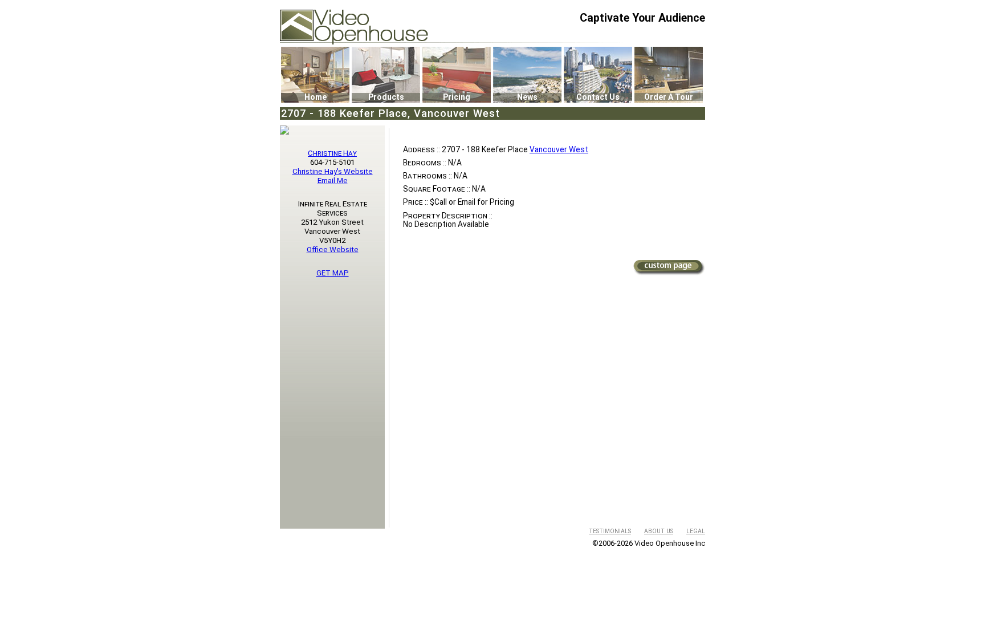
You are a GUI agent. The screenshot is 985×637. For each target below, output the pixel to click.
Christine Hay (332, 153)
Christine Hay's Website (332, 171)
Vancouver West (559, 149)
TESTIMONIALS (610, 531)
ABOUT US (658, 531)
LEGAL (695, 531)
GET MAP (332, 273)
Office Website (333, 249)
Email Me (333, 180)
